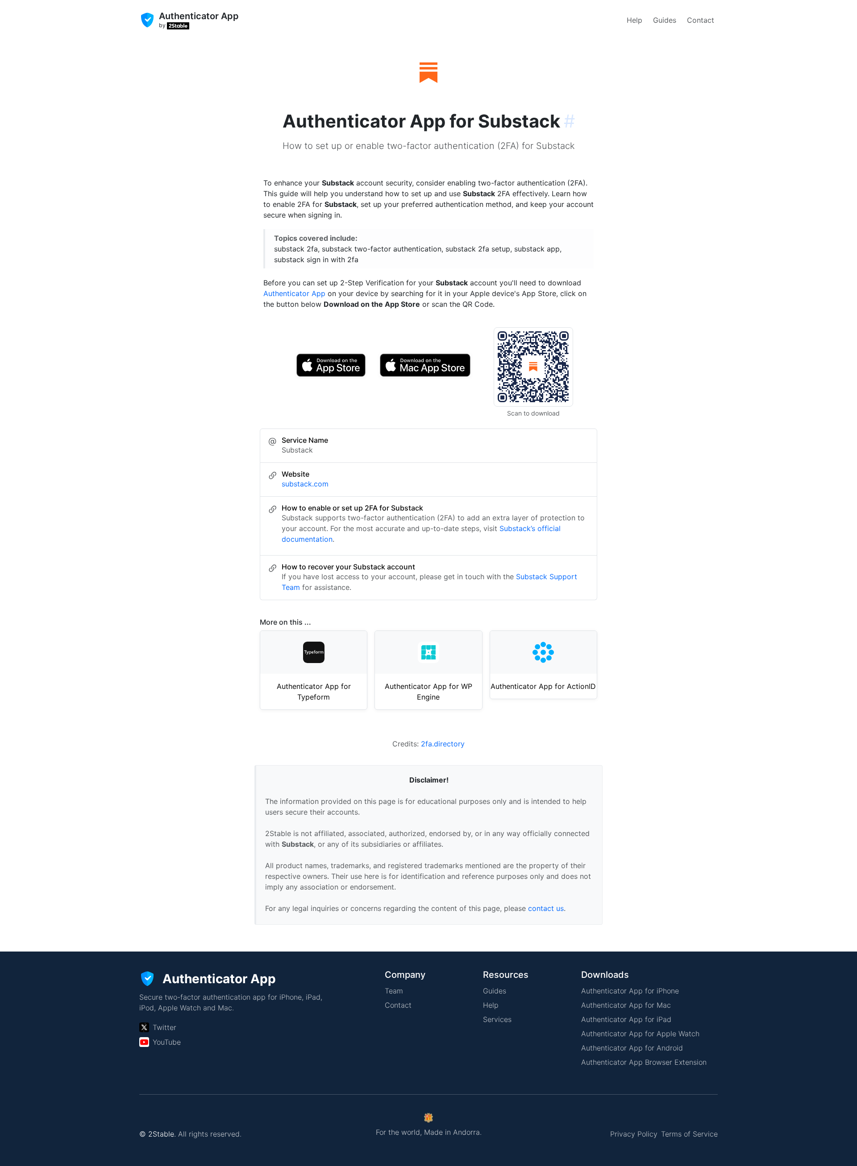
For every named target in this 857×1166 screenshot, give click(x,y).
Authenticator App (294, 293)
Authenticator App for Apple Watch (640, 1033)
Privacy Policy (633, 1133)
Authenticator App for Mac (626, 1005)
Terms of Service (689, 1133)
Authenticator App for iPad (626, 1019)
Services (497, 1019)
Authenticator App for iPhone (630, 990)
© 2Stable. (157, 1133)
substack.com (305, 483)
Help (634, 20)
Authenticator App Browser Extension (644, 1062)
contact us (546, 908)
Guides (664, 20)
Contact (700, 20)
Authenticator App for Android (632, 1047)
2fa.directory (443, 743)
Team (394, 990)
